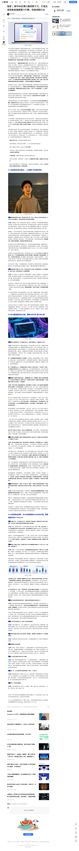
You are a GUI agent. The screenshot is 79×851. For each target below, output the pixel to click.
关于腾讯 (8, 841)
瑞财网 (8, 769)
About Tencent (13, 841)
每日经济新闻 (9, 759)
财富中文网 (9, 729)
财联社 (8, 789)
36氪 (8, 799)
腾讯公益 (37, 841)
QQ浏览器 (41, 841)
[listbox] (28, 755)
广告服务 (29, 841)
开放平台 (25, 841)
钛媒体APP (9, 749)
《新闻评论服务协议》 (24, 803)
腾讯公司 (26, 847)
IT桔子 (8, 739)
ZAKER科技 (9, 719)
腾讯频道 (45, 841)
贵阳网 (8, 779)
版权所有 (29, 847)
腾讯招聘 (33, 841)
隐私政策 (22, 841)
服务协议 (18, 841)
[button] (68, 11)
